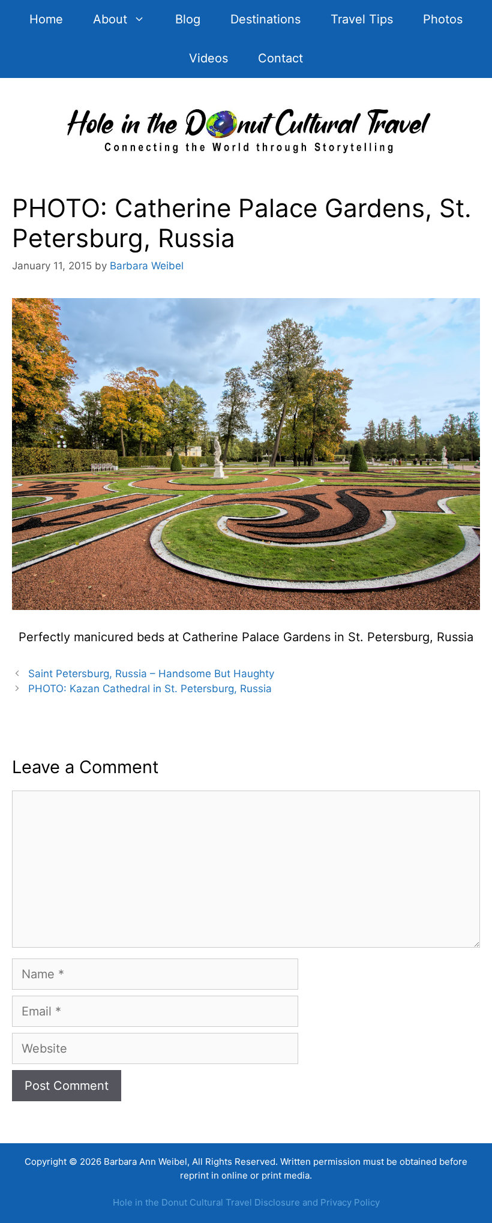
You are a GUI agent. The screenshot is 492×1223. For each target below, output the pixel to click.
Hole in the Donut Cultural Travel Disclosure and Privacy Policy (246, 1202)
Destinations (265, 19)
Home (46, 19)
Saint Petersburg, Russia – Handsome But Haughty (151, 674)
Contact (280, 58)
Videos (208, 58)
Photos (443, 19)
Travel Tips (362, 19)
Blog (187, 19)
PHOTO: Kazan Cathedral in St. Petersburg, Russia (150, 689)
